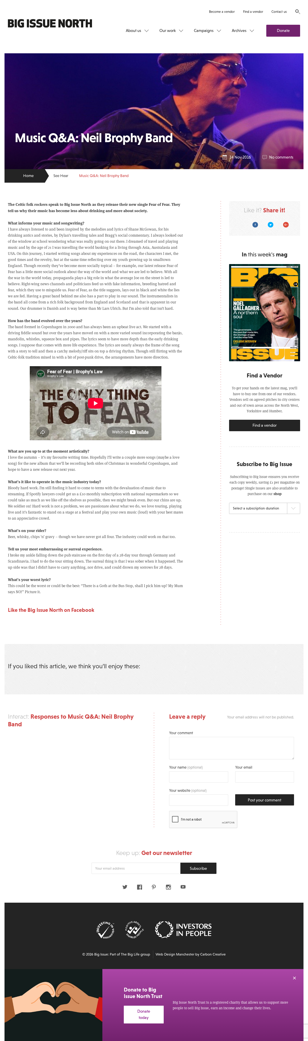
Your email (243, 767)
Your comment (181, 733)
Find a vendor (253, 11)
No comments (281, 157)
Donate (283, 30)
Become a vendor (222, 11)
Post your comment (264, 800)
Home (28, 176)
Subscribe (198, 868)
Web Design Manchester (175, 954)
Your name (186, 767)
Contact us (279, 11)
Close (294, 978)
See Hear (60, 176)
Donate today (143, 1014)
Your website (188, 790)
